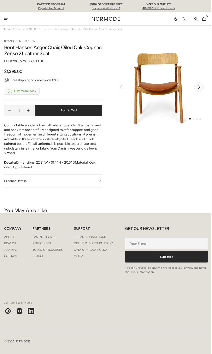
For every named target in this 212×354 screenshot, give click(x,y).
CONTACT (11, 256)
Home (7, 29)
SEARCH (84, 256)
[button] (6, 19)
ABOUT (9, 237)
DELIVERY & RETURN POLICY (185, 243)
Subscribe (45, 295)
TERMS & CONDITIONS (181, 237)
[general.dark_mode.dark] (173, 19)
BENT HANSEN (34, 29)
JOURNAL (10, 250)
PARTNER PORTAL (90, 237)
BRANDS (10, 243)
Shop (18, 29)
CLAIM (169, 256)
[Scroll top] (204, 349)
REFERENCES (87, 243)
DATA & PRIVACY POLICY (181, 250)
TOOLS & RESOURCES (93, 250)
